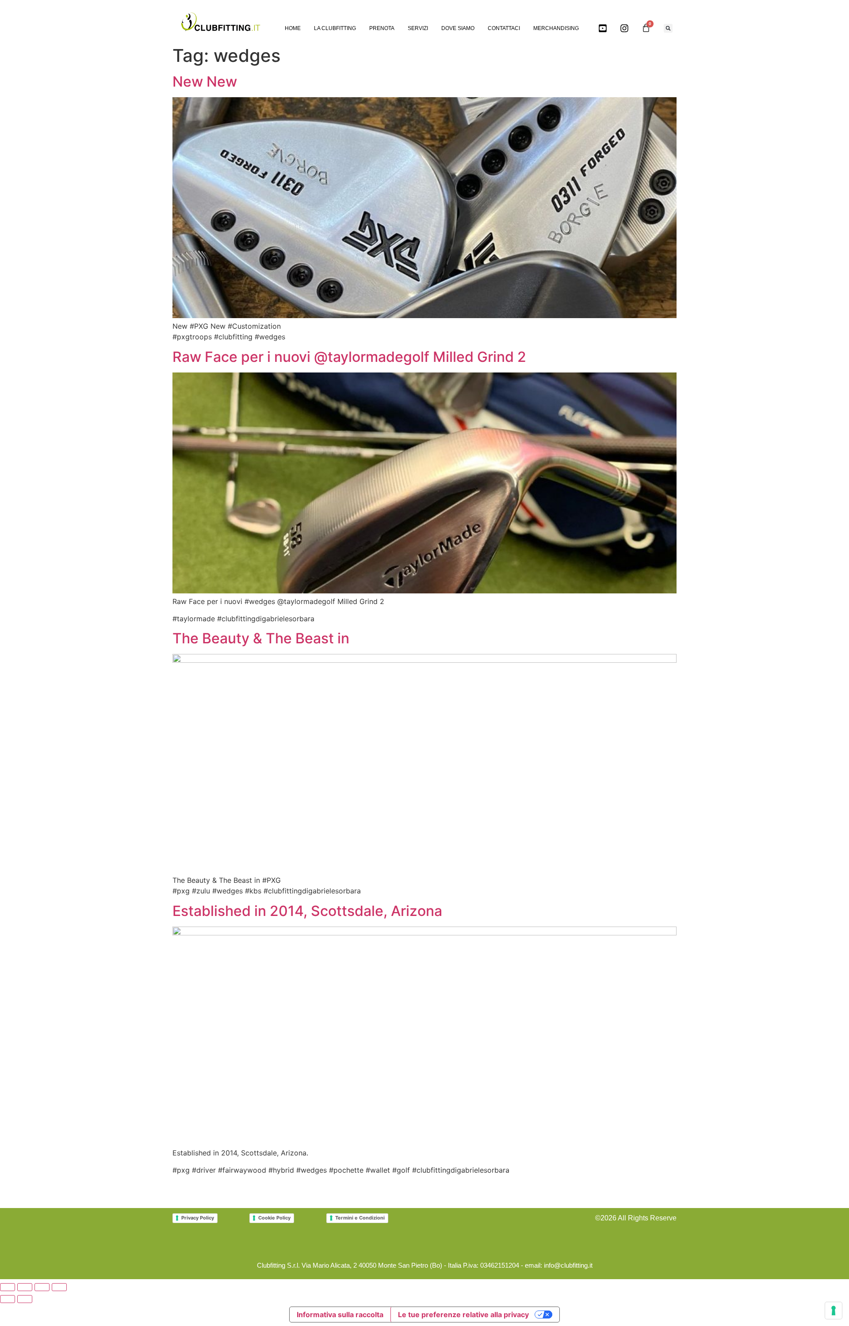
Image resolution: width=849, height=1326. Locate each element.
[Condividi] (42, 1287)
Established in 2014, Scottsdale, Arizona (307, 910)
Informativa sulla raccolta (340, 1314)
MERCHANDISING (556, 28)
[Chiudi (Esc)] (59, 1287)
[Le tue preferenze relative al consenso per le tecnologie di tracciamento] (833, 1310)
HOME (293, 28)
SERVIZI (418, 28)
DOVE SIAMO (457, 28)
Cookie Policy (274, 1218)
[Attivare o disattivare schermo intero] (24, 1287)
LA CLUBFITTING (335, 28)
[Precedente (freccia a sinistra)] (7, 1299)
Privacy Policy (197, 1218)
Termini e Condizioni (360, 1218)
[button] (668, 28)
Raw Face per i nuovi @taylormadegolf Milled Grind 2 (349, 356)
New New (204, 81)
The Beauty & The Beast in (260, 638)
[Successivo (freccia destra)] (24, 1299)
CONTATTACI (504, 28)
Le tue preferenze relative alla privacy (463, 1314)
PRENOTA (381, 28)
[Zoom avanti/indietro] (7, 1287)
